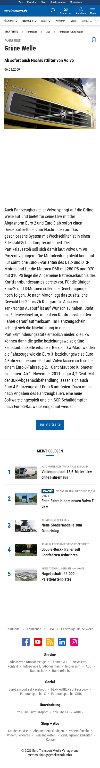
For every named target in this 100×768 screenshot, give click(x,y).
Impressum (72, 666)
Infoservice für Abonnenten (41, 666)
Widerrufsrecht (79, 731)
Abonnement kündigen (48, 731)
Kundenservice (58, 2)
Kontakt (13, 666)
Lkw (51, 629)
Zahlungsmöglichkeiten (76, 735)
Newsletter (80, 662)
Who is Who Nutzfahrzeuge (27, 662)
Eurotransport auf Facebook (27, 689)
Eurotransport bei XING (66, 694)
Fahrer (44, 21)
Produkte (31, 2)
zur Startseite (50, 424)
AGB (89, 666)
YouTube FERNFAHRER (68, 712)
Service (85, 21)
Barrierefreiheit (62, 671)
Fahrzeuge (27, 21)
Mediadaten (76, 2)
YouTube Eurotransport (32, 712)
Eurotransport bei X (33, 694)
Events (73, 21)
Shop (43, 2)
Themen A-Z (59, 662)
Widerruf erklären (18, 735)
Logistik (9, 21)
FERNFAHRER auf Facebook (69, 689)
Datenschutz (38, 671)
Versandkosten (45, 735)
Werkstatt (60, 21)
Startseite (13, 629)
